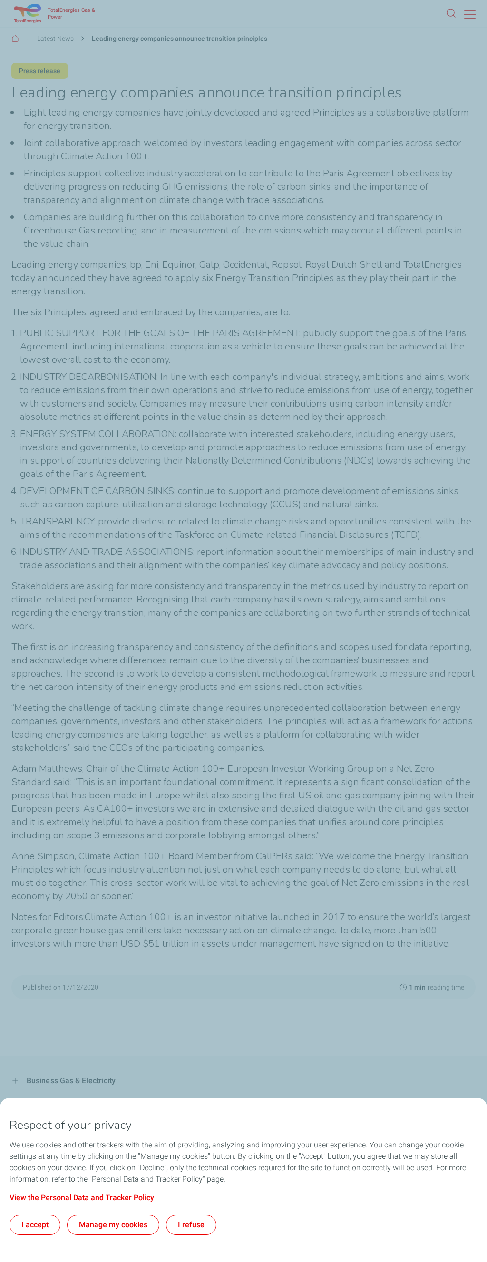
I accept (35, 1224)
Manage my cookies (113, 1224)
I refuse (191, 1224)
